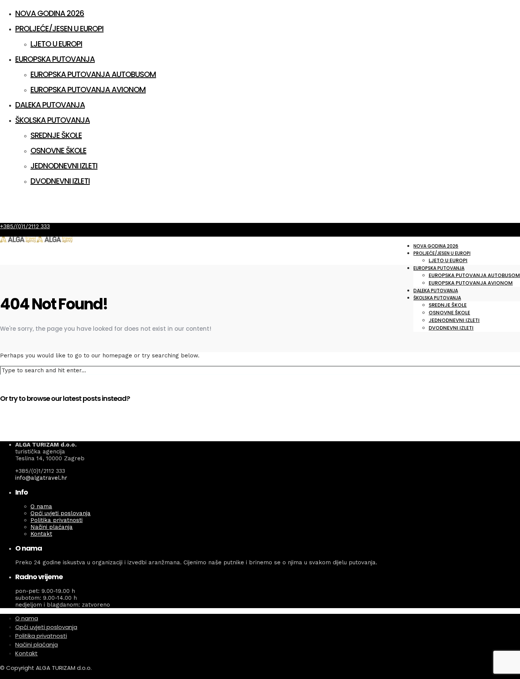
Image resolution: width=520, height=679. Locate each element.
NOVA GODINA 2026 (49, 13)
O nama (41, 506)
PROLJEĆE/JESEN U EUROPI (59, 28)
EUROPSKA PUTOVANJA (55, 59)
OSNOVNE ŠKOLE (58, 150)
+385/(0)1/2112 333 (25, 226)
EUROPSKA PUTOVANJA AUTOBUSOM (93, 74)
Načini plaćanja (51, 527)
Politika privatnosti (56, 520)
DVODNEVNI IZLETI (60, 181)
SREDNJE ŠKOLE (56, 135)
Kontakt (41, 533)
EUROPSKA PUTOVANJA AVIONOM (88, 89)
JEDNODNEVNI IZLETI (63, 165)
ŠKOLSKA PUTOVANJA (52, 120)
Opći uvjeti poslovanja (60, 513)
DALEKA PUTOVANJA (50, 104)
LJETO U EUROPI (56, 43)
